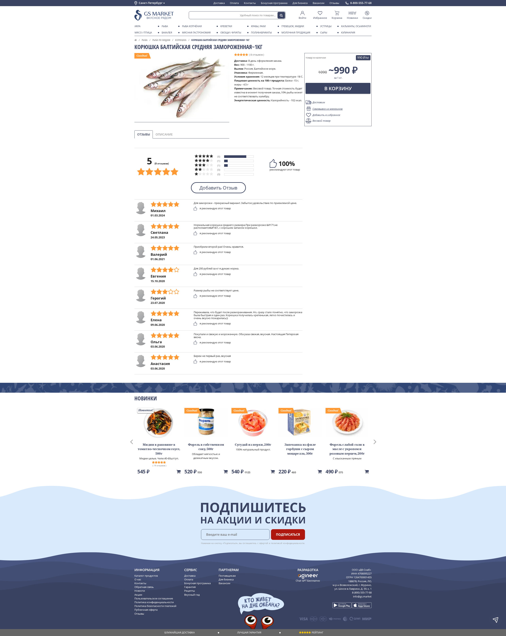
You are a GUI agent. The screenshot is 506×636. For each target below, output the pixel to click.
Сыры (323, 32)
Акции (138, 594)
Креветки (226, 26)
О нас (137, 579)
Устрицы (325, 26)
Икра (138, 26)
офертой (263, 543)
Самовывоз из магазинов (327, 109)
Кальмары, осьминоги (356, 26)
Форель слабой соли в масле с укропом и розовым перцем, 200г (347, 449)
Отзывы (334, 3)
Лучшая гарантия (249, 632)
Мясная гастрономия (196, 32)
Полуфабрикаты (261, 32)
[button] (135, 441)
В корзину (338, 88)
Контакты (250, 3)
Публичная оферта (146, 609)
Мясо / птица (143, 32)
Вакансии (318, 3)
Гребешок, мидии (292, 26)
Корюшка (180, 40)
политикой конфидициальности (288, 543)
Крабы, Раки (258, 26)
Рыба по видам (161, 40)
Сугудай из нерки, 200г (253, 444)
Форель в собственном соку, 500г (206, 447)
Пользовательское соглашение (153, 598)
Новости (139, 590)
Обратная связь (144, 587)
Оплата (234, 3)
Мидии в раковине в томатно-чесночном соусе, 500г (159, 449)
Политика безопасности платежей (155, 606)
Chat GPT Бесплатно (308, 580)
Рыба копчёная (192, 26)
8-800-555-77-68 (361, 3)
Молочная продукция (295, 32)
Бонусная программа (274, 3)
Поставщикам (227, 575)
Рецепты (189, 590)
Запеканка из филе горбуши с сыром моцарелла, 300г (300, 449)
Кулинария (348, 32)
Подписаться (288, 534)
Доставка (219, 3)
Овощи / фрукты (230, 32)
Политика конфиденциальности (154, 602)
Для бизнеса (300, 3)
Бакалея (167, 32)
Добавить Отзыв (218, 187)
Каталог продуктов (146, 575)
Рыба (165, 26)
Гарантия (190, 587)
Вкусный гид (192, 594)
